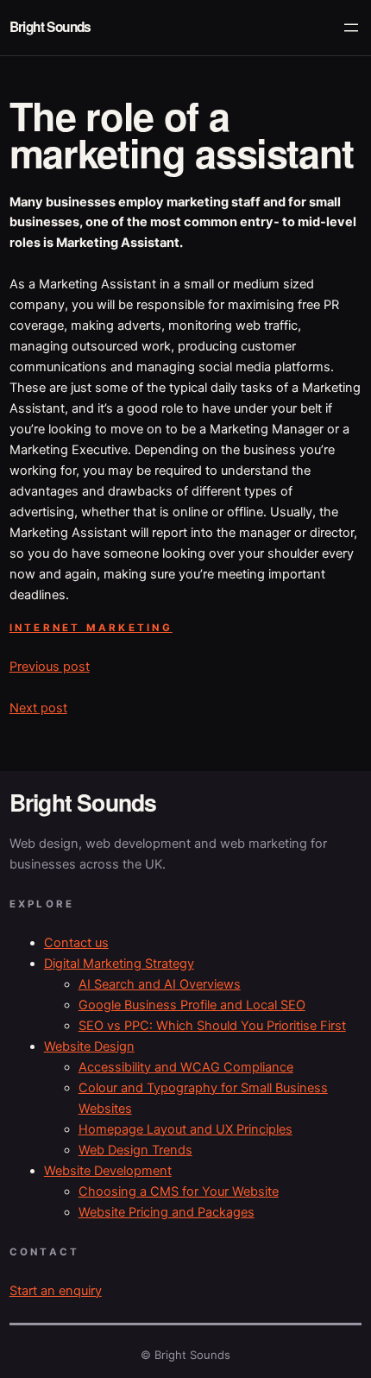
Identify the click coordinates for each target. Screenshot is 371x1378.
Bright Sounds (50, 26)
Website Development (108, 1171)
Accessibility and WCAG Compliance (186, 1067)
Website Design (89, 1046)
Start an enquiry (55, 1291)
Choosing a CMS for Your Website (179, 1191)
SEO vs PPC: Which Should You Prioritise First (212, 1026)
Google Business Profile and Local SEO (192, 1005)
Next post (38, 708)
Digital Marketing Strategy (119, 963)
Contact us (76, 943)
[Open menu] (351, 27)
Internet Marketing (91, 628)
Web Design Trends (135, 1150)
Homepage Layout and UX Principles (185, 1129)
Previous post (49, 666)
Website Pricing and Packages (167, 1212)
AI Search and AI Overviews (160, 984)
